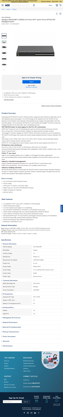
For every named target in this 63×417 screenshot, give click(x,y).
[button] (62, 208)
